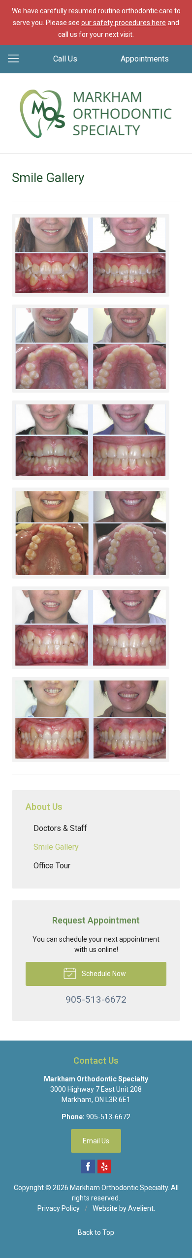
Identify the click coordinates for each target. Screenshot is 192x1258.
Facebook (88, 1166)
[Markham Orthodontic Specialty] (96, 111)
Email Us (96, 1141)
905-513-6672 (108, 1117)
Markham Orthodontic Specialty (119, 1188)
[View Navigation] (17, 59)
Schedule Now (103, 974)
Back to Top (96, 1232)
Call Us (65, 58)
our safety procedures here (123, 23)
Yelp (104, 1166)
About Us (44, 806)
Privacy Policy (58, 1208)
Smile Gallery (56, 847)
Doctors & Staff (60, 828)
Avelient (141, 1208)
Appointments (145, 58)
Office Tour (51, 865)
